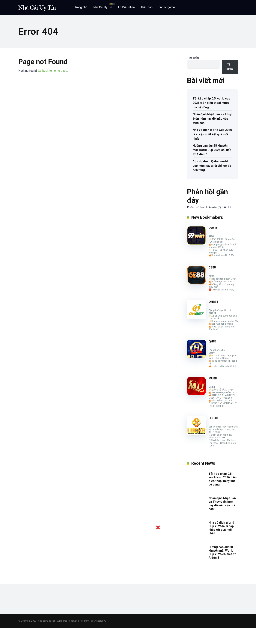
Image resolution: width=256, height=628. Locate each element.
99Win (213, 228)
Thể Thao (147, 7)
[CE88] (196, 283)
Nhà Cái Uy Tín (102, 7)
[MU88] (196, 394)
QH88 (212, 341)
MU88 (213, 378)
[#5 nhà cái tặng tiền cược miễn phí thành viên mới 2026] (37, 6)
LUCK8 (213, 418)
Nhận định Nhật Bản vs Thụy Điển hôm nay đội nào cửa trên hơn (212, 118)
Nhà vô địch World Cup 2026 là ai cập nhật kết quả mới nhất (212, 134)
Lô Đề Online (126, 7)
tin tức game (167, 7)
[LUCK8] (196, 434)
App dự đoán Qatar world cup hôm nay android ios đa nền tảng (212, 166)
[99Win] (196, 244)
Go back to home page (52, 70)
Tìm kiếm (193, 58)
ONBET (214, 302)
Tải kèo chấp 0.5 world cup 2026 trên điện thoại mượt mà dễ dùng (211, 103)
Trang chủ (81, 7)
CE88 (212, 267)
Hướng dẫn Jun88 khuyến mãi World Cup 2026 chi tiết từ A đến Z (212, 150)
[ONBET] (196, 318)
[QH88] (196, 357)
